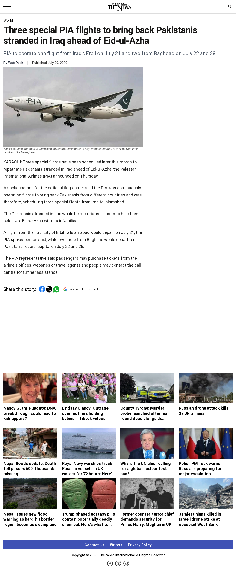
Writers (116, 545)
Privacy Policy (140, 545)
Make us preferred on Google (84, 289)
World (8, 20)
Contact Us (94, 545)
